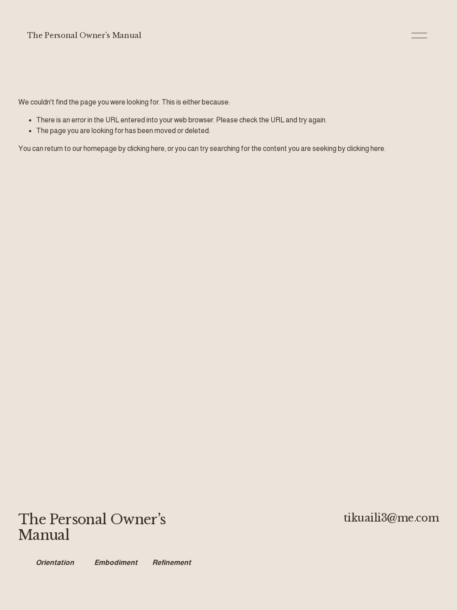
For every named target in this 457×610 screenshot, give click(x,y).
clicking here (146, 148)
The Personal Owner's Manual (84, 35)
